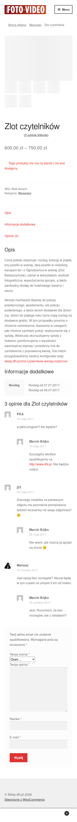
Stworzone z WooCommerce (25, 799)
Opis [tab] (8, 212)
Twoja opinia (19, 664)
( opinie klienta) (36, 135)
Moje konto (13, 815)
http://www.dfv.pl (40, 464)
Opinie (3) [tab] (11, 236)
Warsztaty (35, 25)
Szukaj (38, 815)
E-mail (15, 737)
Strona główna (17, 25)
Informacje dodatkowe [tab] (20, 224)
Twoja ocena (19, 654)
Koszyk (59, 812)
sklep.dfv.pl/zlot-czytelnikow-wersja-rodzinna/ (36, 361)
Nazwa (16, 718)
